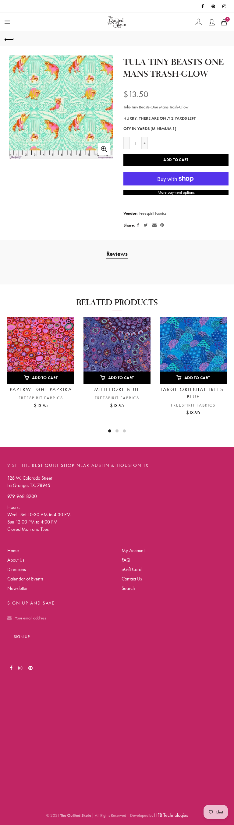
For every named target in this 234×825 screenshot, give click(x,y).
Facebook (202, 6)
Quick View (69, 322)
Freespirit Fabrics (152, 213)
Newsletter (17, 588)
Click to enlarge (104, 149)
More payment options (176, 192)
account (211, 22)
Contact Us (132, 579)
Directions (16, 569)
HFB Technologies (171, 815)
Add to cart (175, 159)
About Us (15, 560)
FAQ (126, 560)
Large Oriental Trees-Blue (193, 393)
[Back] (9, 39)
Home (13, 550)
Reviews (117, 254)
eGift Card (131, 569)
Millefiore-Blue (117, 389)
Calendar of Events (25, 579)
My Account (133, 550)
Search (128, 588)
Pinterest (213, 6)
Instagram (224, 6)
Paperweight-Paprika (41, 389)
